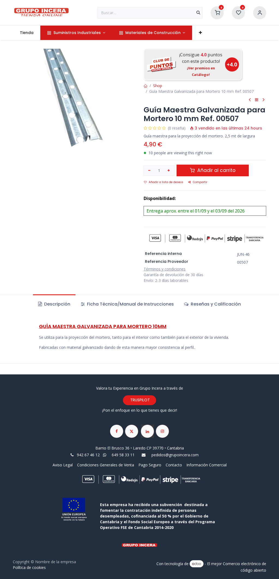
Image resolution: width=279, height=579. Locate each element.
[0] (217, 12)
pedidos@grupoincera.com (175, 454)
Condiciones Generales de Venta (105, 464)
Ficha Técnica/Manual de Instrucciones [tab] (130, 304)
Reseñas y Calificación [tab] (215, 304)
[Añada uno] (169, 171)
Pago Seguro (149, 464)
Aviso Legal (63, 464)
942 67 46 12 (88, 454)
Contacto (174, 464)
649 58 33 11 (124, 454)
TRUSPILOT (139, 400)
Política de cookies (29, 567)
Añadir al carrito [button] (215, 170)
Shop (157, 85)
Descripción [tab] (56, 304)
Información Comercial (206, 464)
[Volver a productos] (256, 100)
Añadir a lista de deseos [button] (166, 182)
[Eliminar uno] (149, 171)
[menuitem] (26, 33)
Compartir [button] (200, 182)
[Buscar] (198, 12)
